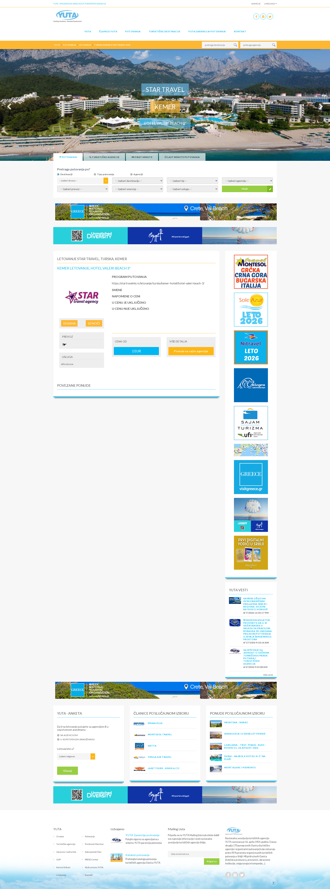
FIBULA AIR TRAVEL (159, 757)
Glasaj (67, 770)
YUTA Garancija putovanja (142, 835)
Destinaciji (66, 174)
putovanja (69, 45)
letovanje (85, 45)
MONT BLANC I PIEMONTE (240, 767)
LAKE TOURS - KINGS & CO (163, 768)
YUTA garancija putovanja (207, 31)
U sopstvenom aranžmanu (77, 739)
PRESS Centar (91, 859)
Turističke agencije (65, 844)
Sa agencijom (69, 735)
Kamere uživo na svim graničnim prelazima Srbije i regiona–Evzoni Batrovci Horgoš (255, 604)
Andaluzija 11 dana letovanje (244, 733)
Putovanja (133, 31)
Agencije (255, 3)
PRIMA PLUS (155, 723)
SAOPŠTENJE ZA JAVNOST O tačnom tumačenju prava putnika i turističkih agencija (256, 657)
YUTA (87, 31)
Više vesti (268, 674)
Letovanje (61, 875)
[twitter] (270, 16)
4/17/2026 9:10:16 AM (256, 642)
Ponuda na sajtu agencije (191, 351)
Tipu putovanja (105, 174)
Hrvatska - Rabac (236, 722)
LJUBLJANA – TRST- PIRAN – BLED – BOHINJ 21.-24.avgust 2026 (245, 746)
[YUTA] (67, 16)
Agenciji (138, 174)
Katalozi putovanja (137, 855)
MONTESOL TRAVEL (160, 734)
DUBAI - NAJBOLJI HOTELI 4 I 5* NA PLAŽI (244, 757)
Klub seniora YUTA (94, 867)
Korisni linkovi (63, 867)
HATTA (152, 745)
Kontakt (240, 31)
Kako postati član (93, 852)
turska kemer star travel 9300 (112, 45)
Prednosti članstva (94, 844)
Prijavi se (212, 861)
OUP (58, 859)
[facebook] (256, 16)
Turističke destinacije (164, 31)
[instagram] (263, 16)
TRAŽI (244, 189)
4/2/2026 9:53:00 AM (255, 667)
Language (269, 3)
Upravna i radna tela (66, 852)
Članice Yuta (108, 31)
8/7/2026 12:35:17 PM (256, 612)
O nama (60, 836)
